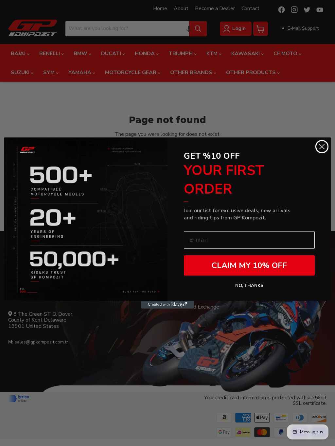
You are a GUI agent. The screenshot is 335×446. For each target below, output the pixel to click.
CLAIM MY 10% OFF (249, 265)
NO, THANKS (249, 285)
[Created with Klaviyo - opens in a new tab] (167, 305)
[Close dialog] (322, 146)
